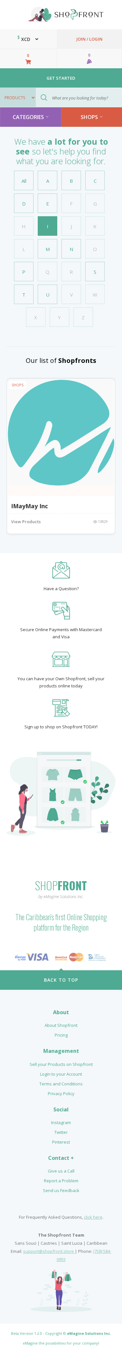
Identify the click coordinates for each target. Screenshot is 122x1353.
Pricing (61, 1035)
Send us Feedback (61, 1190)
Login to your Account (61, 1074)
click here (93, 1217)
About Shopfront (61, 1025)
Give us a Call (61, 1171)
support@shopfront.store (49, 1251)
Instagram (61, 1122)
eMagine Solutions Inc (88, 1333)
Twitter (61, 1132)
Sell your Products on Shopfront (61, 1064)
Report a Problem (61, 1181)
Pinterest (61, 1142)
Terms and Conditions (61, 1084)
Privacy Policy (61, 1093)
